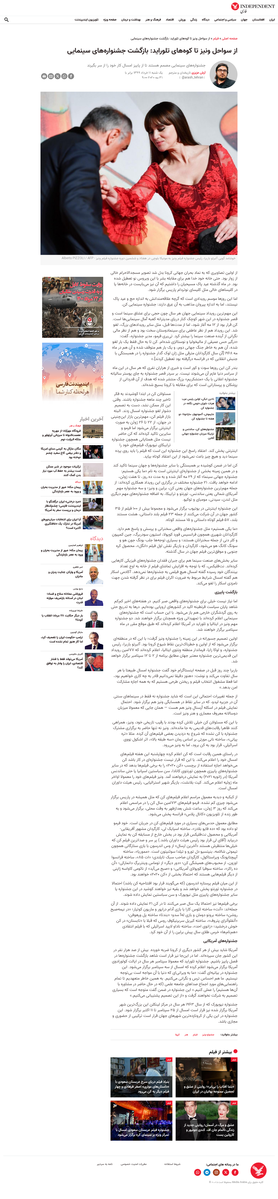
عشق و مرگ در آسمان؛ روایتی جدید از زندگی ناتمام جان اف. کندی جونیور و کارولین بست (209, 1130)
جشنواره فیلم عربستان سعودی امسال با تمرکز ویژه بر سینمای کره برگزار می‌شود (142, 1132)
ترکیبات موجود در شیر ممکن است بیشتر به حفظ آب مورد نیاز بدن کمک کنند (62, 471)
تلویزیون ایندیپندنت (87, 19)
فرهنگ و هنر (153, 19)
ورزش (182, 19)
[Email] (51, 76)
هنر (186, 1035)
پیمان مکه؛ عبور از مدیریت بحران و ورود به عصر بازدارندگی (61, 489)
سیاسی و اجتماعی (225, 19)
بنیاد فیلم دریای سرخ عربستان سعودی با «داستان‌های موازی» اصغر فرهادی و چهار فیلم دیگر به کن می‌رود (142, 1086)
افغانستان (258, 19)
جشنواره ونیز (208, 1035)
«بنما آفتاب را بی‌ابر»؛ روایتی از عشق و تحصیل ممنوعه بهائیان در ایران (209, 1089)
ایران (272, 19)
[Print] (44, 76)
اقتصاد (170, 19)
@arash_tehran (192, 77)
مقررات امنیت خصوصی (134, 1164)
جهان (244, 19)
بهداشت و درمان (131, 19)
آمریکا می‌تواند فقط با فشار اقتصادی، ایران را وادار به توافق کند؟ (64, 663)
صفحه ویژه (109, 19)
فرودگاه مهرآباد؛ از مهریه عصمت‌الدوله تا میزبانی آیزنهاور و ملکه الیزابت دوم (61, 435)
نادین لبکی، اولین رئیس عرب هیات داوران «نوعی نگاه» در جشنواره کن (198, 403)
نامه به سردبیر (105, 1164)
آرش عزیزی (198, 72)
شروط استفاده (172, 1164)
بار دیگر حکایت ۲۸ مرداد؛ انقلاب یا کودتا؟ (62, 617)
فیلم (216, 38)
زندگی (193, 19)
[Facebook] (71, 76)
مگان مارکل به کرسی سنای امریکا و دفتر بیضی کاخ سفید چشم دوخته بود (61, 453)
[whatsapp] (197, 1172)
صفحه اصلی (230, 38)
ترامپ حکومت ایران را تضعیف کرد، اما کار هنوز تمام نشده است (62, 639)
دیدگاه (205, 19)
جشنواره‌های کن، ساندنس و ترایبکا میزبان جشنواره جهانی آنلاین (198, 433)
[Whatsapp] (64, 76)
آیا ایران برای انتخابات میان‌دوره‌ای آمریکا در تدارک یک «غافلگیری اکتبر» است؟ (61, 523)
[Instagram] (216, 1172)
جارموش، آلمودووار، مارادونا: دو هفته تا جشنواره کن (196, 416)
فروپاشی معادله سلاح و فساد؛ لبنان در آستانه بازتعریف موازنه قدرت (65, 598)
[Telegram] (207, 1172)
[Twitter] (58, 76)
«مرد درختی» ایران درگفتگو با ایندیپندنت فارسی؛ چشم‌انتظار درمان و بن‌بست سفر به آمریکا (63, 506)
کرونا (177, 1035)
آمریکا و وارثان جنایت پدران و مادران (65, 574)
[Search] (6, 20)
